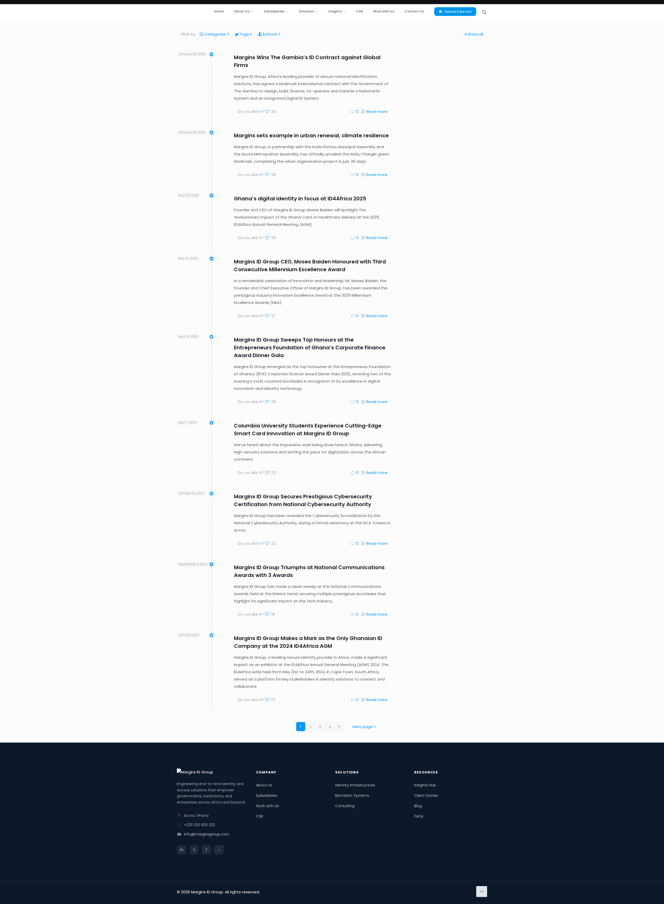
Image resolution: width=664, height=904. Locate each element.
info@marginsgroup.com (206, 834)
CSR (259, 816)
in (181, 850)
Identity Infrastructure (355, 785)
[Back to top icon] (481, 891)
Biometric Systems (352, 795)
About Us (264, 785)
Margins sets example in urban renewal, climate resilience (311, 135)
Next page (362, 726)
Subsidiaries (266, 795)
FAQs (418, 816)
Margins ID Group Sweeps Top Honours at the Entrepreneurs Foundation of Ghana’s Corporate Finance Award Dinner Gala (309, 347)
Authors (269, 34)
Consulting (345, 805)
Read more (377, 111)
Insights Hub (425, 785)
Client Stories (426, 795)
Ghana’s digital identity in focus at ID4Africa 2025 (300, 198)
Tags (244, 34)
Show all (475, 34)
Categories (215, 34)
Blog (418, 805)
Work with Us (267, 805)
